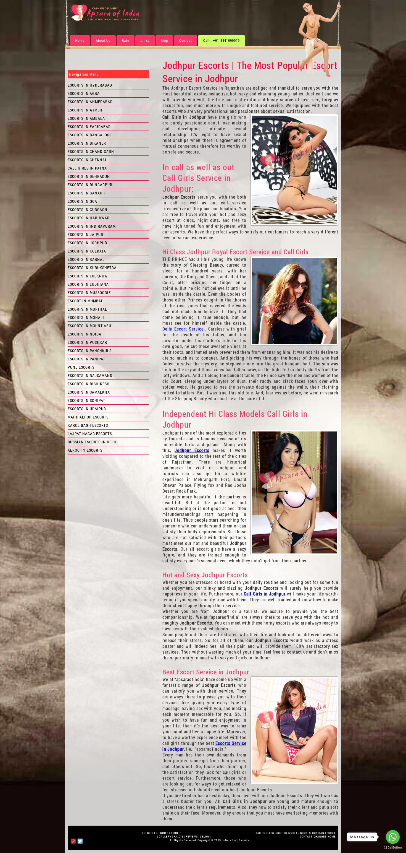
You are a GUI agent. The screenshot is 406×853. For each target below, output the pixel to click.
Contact (185, 40)
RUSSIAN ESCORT (324, 833)
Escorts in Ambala (86, 118)
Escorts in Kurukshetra (92, 267)
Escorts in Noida (84, 334)
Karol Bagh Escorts (88, 425)
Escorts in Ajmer (85, 110)
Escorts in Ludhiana (88, 284)
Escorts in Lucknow (88, 276)
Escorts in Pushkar (87, 342)
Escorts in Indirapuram (92, 226)
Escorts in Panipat (86, 359)
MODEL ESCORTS (299, 833)
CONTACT (306, 836)
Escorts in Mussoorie (89, 292)
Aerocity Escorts (85, 450)
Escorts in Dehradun (89, 176)
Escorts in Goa (82, 201)
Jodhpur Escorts (192, 450)
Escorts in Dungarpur (90, 184)
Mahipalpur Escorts (88, 417)
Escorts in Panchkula (90, 350)
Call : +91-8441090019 (221, 40)
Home (80, 40)
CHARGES (320, 836)
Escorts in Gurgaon (87, 209)
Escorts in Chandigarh (91, 151)
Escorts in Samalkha (89, 392)
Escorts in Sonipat (86, 400)
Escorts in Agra (84, 93)
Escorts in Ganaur (86, 193)
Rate (125, 40)
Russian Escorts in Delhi (93, 441)
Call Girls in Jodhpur (264, 594)
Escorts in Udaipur (87, 408)
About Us (103, 40)
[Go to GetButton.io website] (393, 847)
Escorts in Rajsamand (90, 375)
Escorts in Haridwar (89, 217)
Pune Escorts (81, 367)
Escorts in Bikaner (87, 143)
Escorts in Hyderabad (90, 85)
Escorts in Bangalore (90, 134)
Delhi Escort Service (183, 329)
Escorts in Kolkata (87, 251)
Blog (164, 40)
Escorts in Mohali (86, 317)
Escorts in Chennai (87, 159)
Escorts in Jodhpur (87, 242)
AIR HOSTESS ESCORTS (271, 833)
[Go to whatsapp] (393, 837)
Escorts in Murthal (87, 309)
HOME (332, 836)
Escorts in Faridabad (89, 126)
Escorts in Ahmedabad (90, 101)
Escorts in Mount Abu (89, 325)
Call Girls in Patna (87, 168)
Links (145, 40)
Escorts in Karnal (86, 259)
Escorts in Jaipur (85, 234)
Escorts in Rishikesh (89, 383)
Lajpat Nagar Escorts (90, 433)
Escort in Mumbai (85, 300)
